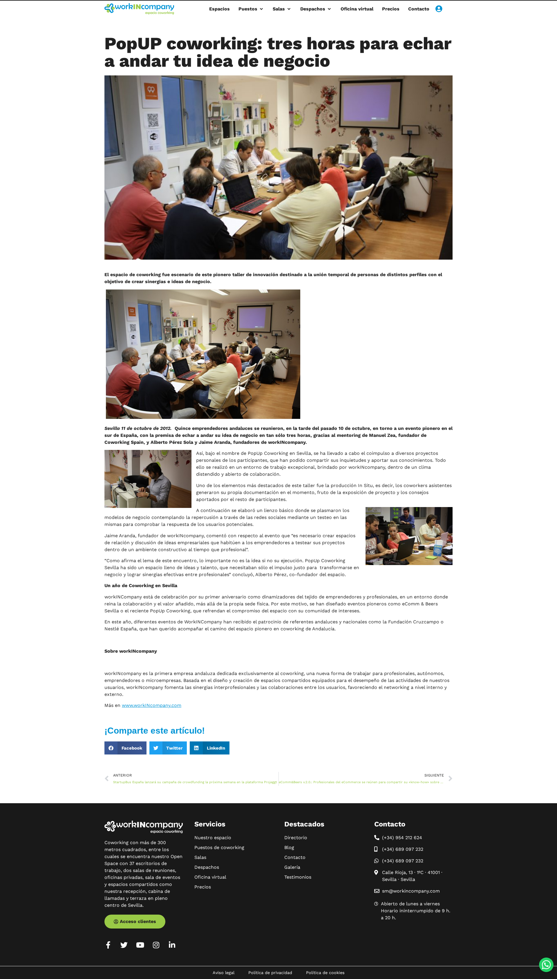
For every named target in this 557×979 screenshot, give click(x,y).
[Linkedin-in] (172, 945)
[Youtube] (140, 945)
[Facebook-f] (108, 945)
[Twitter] (124, 945)
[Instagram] (156, 945)
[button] (251, 9)
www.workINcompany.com (151, 705)
